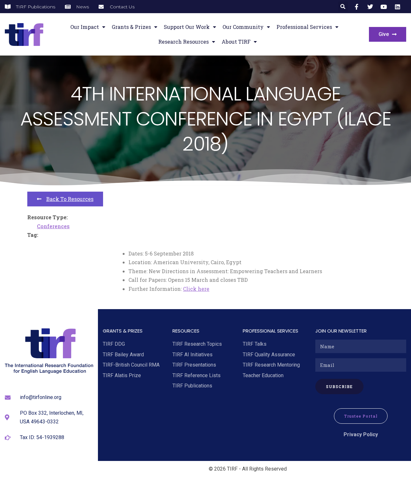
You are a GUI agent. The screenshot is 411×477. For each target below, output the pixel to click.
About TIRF (236, 41)
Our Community (243, 26)
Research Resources (183, 41)
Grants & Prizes (131, 26)
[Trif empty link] (357, 7)
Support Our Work (187, 26)
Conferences (53, 226)
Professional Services (304, 26)
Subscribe (339, 386)
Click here (196, 288)
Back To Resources (69, 198)
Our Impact (84, 26)
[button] (343, 7)
